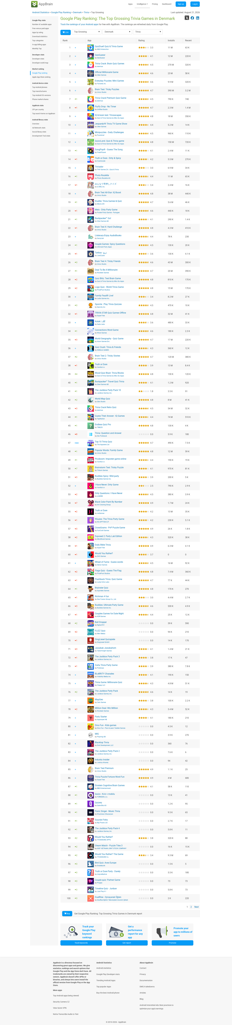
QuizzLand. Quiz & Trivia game (109, 141)
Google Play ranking (39, 73)
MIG (97, 734)
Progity (99, 883)
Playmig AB (101, 737)
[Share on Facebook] (192, 18)
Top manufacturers (39, 91)
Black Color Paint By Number (108, 502)
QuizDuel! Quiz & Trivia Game (109, 46)
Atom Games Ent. (103, 341)
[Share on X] (187, 18)
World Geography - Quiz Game (109, 338)
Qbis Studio (101, 402)
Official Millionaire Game (106, 72)
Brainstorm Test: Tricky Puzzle (109, 467)
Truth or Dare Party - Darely (107, 871)
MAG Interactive (102, 49)
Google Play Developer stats (108, 974)
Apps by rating (37, 32)
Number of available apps (42, 24)
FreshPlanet (101, 152)
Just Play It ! (101, 891)
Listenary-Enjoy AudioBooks (108, 235)
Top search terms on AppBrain (43, 114)
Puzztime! (100, 135)
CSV (67, 32)
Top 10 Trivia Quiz (103, 441)
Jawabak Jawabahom (105, 648)
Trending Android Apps (105, 980)
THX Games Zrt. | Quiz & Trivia (108, 170)
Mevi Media (101, 634)
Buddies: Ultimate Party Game (109, 605)
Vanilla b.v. (101, 367)
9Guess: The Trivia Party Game (109, 519)
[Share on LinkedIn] (197, 18)
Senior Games (102, 565)
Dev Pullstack (102, 436)
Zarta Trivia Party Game (106, 665)
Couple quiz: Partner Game (107, 880)
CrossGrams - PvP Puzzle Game (110, 527)
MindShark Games (103, 539)
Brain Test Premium (104, 768)
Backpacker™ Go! (103, 218)
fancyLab (100, 238)
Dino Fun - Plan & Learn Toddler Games (111, 728)
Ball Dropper (101, 622)
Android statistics (103, 968)
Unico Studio (101, 92)
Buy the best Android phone (107, 993)
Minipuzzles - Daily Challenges (109, 132)
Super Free (101, 316)
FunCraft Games (103, 530)
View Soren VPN (59, 1008)
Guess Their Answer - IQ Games (110, 416)
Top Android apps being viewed (66, 996)
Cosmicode (101, 161)
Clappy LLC (101, 685)
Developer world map (40, 63)
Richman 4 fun (102, 596)
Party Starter (101, 716)
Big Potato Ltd (102, 823)
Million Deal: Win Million (106, 708)
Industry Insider (102, 759)
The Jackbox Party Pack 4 (107, 828)
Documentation (146, 980)
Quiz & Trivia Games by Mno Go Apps (110, 118)
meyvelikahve (102, 874)
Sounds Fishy (101, 819)
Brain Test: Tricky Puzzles (107, 89)
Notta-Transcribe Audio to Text (65, 1014)
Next (196, 907)
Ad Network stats (38, 128)
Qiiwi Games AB (102, 221)
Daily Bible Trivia (103, 545)
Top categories (38, 40)
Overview (35, 124)
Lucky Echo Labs (103, 582)
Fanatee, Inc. (101, 84)
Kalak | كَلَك (100, 321)
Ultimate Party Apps (104, 247)
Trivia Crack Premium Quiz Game (110, 98)
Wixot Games (102, 333)
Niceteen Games (103, 273)
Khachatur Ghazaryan (105, 814)
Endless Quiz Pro (103, 424)
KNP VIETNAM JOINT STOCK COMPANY (111, 848)
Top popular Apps (103, 987)
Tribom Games (102, 470)
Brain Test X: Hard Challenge (108, 227)
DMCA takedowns (147, 987)
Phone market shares (40, 99)
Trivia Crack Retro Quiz (105, 407)
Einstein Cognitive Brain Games (110, 785)
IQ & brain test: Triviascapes (108, 115)
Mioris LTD (100, 204)
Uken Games (101, 75)
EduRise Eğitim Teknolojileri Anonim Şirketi (112, 900)
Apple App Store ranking (41, 77)
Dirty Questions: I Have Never (108, 493)
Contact (143, 968)
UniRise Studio (102, 109)
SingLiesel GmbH (103, 642)
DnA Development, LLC (105, 745)
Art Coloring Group (104, 505)
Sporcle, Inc (101, 307)
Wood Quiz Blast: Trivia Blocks (109, 373)
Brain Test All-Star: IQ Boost (108, 192)
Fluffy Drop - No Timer (105, 106)
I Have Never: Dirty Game (106, 484)
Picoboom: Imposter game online (110, 459)
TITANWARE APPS (104, 840)
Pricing (155, 4)
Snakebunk (101, 866)
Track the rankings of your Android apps (79, 24)
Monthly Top (36, 49)
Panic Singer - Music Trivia (107, 811)
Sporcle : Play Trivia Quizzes (108, 304)
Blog (141, 999)
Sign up (181, 4)
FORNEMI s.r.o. (102, 797)
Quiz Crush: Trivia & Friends (108, 347)
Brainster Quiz (101, 587)
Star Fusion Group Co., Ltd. (106, 599)
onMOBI (100, 496)
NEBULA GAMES (103, 350)
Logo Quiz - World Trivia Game (109, 287)
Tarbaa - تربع (101, 252)
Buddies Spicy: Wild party (107, 476)
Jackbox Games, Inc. (104, 393)
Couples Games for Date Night (109, 613)
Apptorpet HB (102, 719)
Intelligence (142, 4)
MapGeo (99, 699)
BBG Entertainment (104, 788)
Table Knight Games (104, 651)
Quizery (98, 802)
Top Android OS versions (41, 95)
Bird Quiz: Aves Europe (105, 862)
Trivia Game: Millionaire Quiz (108, 682)
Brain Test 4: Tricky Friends (107, 261)
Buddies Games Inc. (104, 479)
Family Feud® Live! (104, 295)
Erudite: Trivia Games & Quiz (108, 201)
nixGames (100, 513)
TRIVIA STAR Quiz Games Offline (110, 313)
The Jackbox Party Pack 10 (108, 390)
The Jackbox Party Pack (106, 691)
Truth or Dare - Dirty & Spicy (108, 158)
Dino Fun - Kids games (105, 725)
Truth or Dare (101, 364)
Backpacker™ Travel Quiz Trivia (109, 381)
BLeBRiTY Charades (104, 673)
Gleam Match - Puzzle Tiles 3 (108, 845)
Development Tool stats (41, 136)
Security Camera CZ (61, 1002)
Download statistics (39, 36)
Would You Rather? (104, 553)
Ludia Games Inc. (103, 298)
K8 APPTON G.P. (103, 522)
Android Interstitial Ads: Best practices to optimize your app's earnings (156, 1007)
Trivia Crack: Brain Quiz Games (109, 63)
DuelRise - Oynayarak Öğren (108, 897)
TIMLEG (100, 427)
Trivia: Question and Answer (108, 433)
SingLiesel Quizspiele (105, 639)
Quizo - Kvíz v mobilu (105, 794)
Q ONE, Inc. (101, 187)
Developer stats (38, 59)
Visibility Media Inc (104, 677)
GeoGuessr (100, 55)
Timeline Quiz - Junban (106, 888)
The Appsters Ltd (103, 445)
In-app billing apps (39, 45)
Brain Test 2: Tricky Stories (107, 355)
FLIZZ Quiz (100, 630)
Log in (195, 4)
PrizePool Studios (103, 290)
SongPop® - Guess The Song (109, 149)
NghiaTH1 (101, 625)
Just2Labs (101, 255)
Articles (143, 993)
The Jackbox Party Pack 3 (107, 656)
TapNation (101, 419)
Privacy (143, 974)
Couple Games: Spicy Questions (110, 244)
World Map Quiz (102, 398)
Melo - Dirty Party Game (106, 209)
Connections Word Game (106, 330)
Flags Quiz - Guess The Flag (108, 570)
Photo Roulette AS (103, 178)
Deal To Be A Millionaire (106, 270)
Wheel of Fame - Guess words (109, 562)
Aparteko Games (103, 591)
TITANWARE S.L (103, 857)
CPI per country (38, 109)
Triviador (99, 166)
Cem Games (101, 702)
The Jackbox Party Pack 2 (107, 751)
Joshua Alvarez (102, 762)
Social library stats (39, 132)
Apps (130, 4)
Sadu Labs (101, 324)
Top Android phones (39, 87)
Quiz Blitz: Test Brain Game (108, 278)
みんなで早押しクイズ (105, 184)
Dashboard (166, 4)
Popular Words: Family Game (109, 450)
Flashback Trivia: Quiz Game (108, 579)
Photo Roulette (102, 175)
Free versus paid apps (40, 28)
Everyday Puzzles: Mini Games (109, 80)
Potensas (100, 668)
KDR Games (101, 616)
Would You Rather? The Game (109, 854)
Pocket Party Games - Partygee (108, 212)
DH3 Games (101, 556)
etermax (100, 66)
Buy (68, 913)
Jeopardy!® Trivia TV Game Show (111, 123)
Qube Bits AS (101, 805)
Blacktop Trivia (102, 742)
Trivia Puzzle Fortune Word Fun (109, 777)
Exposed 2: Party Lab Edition (108, 536)
